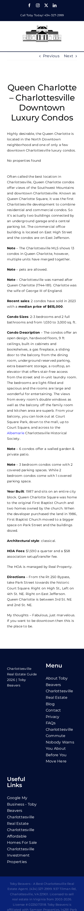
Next (68, 56)
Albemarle (15, 433)
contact (53, 710)
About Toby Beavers (57, 681)
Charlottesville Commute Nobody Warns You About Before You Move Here (60, 745)
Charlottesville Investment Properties (21, 855)
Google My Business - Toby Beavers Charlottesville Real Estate (22, 811)
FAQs (51, 723)
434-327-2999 (54, 15)
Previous (51, 56)
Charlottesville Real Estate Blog (59, 697)
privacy (53, 717)
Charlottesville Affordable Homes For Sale (22, 836)
